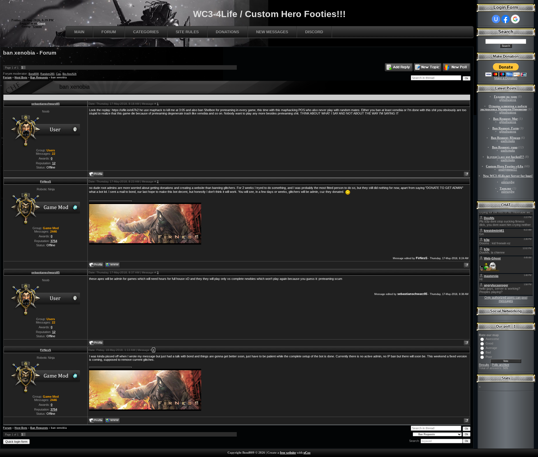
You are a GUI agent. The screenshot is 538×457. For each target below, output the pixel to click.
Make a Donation (505, 78)
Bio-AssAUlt (69, 73)
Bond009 (34, 73)
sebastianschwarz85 (45, 103)
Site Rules (187, 32)
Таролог (505, 188)
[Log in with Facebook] (505, 19)
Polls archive (500, 364)
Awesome (492, 339)
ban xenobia (59, 77)
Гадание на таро (505, 96)
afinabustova (507, 99)
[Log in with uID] (496, 19)
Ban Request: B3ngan (505, 137)
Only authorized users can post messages (505, 299)
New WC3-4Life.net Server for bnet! (508, 175)
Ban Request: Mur (505, 118)
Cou (58, 73)
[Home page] (112, 265)
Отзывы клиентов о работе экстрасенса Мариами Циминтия (503, 108)
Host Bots (21, 77)
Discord (314, 32)
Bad (488, 352)
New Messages (272, 32)
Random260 (47, 73)
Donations (227, 32)
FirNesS (45, 181)
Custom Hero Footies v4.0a (504, 166)
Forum (108, 32)
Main (79, 32)
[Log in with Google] (515, 19)
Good (489, 343)
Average (491, 348)
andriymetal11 (507, 169)
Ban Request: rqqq (504, 147)
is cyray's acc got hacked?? (505, 156)
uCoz (306, 452)
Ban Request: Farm (505, 128)
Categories (146, 32)
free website (288, 452)
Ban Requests (39, 77)
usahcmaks (508, 140)
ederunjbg (507, 182)
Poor (489, 356)
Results (484, 364)
